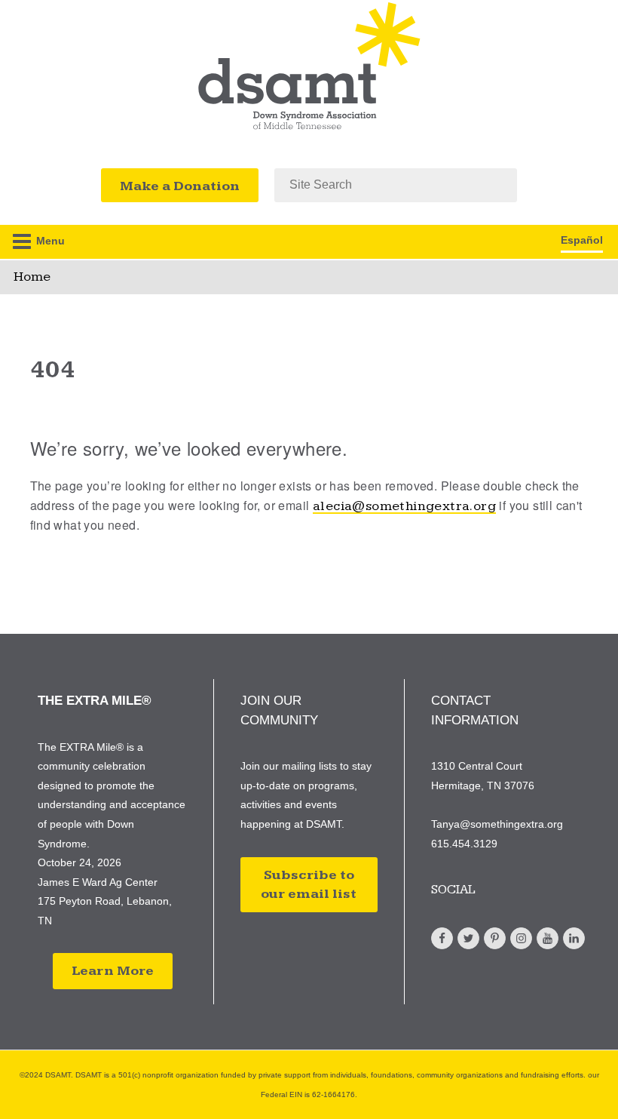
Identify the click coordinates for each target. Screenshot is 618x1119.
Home (32, 276)
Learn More (113, 971)
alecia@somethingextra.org (404, 506)
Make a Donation (180, 186)
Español (582, 240)
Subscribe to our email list (308, 884)
